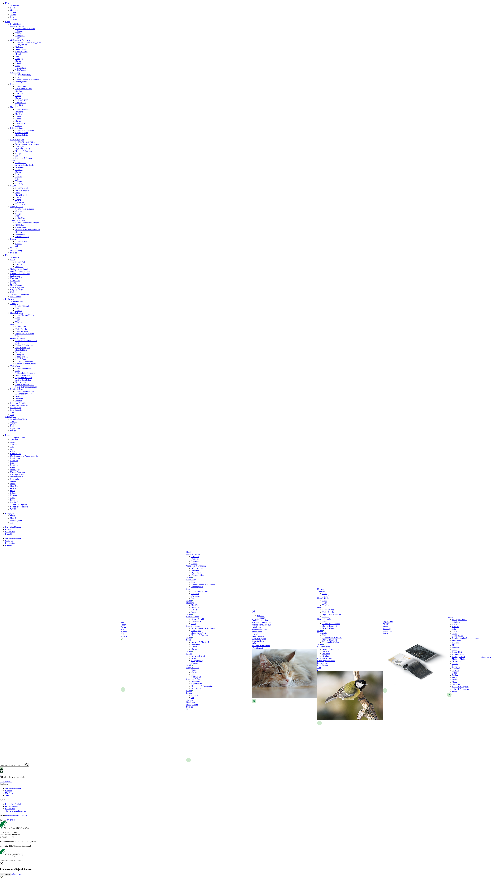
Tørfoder (19, 31)
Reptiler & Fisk (16, 389)
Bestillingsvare (16, 520)
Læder (18, 96)
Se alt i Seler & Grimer (24, 130)
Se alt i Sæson (21, 241)
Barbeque (19, 47)
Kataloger (9, 529)
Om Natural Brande (13, 527)
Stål (16, 179)
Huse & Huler (21, 350)
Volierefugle (15, 366)
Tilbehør (18, 126)
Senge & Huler (16, 290)
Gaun (12, 467)
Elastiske (19, 91)
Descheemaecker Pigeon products (24, 456)
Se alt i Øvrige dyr (17, 301)
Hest (7, 3)
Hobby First (15, 470)
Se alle (189, 577)
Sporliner (19, 105)
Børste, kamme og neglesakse (27, 144)
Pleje (12, 17)
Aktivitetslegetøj (22, 190)
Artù (12, 447)
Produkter (4, 784)
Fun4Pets (14, 465)
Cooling (18, 243)
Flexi (12, 463)
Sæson (13, 239)
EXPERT (14, 460)
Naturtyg (19, 59)
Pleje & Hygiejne (17, 139)
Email (2, 815)
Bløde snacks (20, 49)
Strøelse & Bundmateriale (25, 364)
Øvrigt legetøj (21, 195)
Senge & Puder (16, 206)
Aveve (13, 424)
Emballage (14, 426)
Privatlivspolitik (11, 806)
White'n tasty (20, 70)
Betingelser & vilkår (13, 804)
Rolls (17, 65)
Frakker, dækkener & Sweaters (27, 79)
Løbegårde (19, 354)
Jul (16, 246)
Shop (7, 795)
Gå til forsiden (6, 782)
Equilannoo (15, 428)
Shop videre (5, 874)
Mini (17, 56)
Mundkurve (20, 234)
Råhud (18, 63)
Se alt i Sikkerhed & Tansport (27, 223)
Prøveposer (20, 35)
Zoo (12, 414)
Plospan (13, 495)
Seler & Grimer (16, 128)
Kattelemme (15, 276)
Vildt (12, 412)
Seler (17, 137)
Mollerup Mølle (16, 477)
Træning (13, 248)
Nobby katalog (16, 250)
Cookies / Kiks (21, 52)
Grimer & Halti (21, 132)
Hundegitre (20, 232)
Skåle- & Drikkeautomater (26, 387)
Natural (13, 481)
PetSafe (13, 493)
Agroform (14, 440)
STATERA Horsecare (19, 507)
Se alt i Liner (20, 86)
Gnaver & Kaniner (17, 338)
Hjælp (2, 800)
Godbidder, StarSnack (19, 269)
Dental (18, 54)
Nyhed (13, 518)
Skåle (12, 160)
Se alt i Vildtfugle (22, 306)
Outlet (12, 516)
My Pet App (10, 793)
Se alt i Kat (14, 257)
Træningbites (20, 68)
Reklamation (10, 532)
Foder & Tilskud (17, 26)
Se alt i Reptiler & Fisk (24, 391)
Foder (12, 8)
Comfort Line (15, 454)
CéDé (12, 451)
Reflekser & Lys (22, 237)
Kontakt (8, 534)
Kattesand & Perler (18, 278)
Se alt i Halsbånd (22, 109)
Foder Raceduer (21, 331)
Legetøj (13, 186)
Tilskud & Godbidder (24, 345)
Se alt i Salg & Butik (18, 419)
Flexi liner (19, 93)
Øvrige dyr (9, 299)
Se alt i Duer (20, 327)
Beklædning (15, 72)
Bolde (17, 193)
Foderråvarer (15, 408)
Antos (12, 442)
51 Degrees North (17, 437)
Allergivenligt (21, 45)
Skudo (13, 500)
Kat (6, 255)
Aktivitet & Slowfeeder (24, 165)
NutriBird (14, 486)
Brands (8, 435)
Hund (7, 22)
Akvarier (19, 396)
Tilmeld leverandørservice (15, 811)
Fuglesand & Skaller (23, 378)
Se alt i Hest (15, 5)
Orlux (12, 491)
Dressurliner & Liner (23, 89)
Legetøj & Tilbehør (23, 380)
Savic (12, 497)
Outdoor (18, 211)
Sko (17, 77)
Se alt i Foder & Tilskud (25, 28)
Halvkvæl (19, 114)
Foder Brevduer (21, 329)
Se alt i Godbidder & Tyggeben (28, 42)
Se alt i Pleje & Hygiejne (25, 142)
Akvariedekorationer (23, 394)
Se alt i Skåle (20, 163)
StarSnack (14, 502)
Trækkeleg (19, 202)
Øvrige (18, 61)
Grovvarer (14, 10)
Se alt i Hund (15, 24)
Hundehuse (191, 702)
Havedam (19, 398)
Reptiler (18, 401)
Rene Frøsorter (16, 410)
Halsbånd (14, 107)
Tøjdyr (18, 200)
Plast (17, 174)
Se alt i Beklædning (23, 75)
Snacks (13, 12)
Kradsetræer (15, 280)
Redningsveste (21, 82)
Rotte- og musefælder (19, 405)
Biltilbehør (19, 225)
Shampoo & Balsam (23, 158)
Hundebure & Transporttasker (27, 230)
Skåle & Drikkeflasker (24, 361)
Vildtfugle (14, 304)
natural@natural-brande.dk (16, 815)
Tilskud (13, 15)
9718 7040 (11, 820)
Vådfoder (19, 33)
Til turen (18, 181)
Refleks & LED (21, 100)
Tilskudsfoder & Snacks (25, 373)
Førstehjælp (20, 146)
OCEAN (14, 488)
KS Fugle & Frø (16, 474)
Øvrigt (18, 153)
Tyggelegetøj (20, 204)
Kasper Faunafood (17, 472)
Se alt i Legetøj (21, 188)
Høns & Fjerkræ (16, 313)
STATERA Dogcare (18, 504)
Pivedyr (18, 197)
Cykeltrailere (20, 227)
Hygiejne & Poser (22, 149)
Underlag (19, 183)
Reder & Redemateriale (24, 384)
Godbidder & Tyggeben (20, 40)
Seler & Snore (21, 359)
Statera (13, 431)
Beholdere (19, 167)
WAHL (13, 509)
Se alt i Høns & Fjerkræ (25, 315)
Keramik (18, 169)
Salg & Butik (10, 417)
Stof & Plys (20, 218)
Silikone (18, 176)
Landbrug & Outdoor (19, 403)
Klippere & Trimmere (24, 151)
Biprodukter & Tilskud (24, 334)
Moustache (14, 479)
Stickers (13, 253)
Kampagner (10, 513)
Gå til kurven (16, 874)
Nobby (13, 484)
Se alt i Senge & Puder (24, 209)
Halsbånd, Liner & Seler (20, 271)
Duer (12, 324)
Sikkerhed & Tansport (19, 220)
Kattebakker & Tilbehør (20, 273)
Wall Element (15, 297)
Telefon (3, 820)
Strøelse (13, 19)
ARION (13, 421)
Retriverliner (20, 102)
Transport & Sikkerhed (19, 294)
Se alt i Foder (20, 262)
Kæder (18, 116)
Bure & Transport (22, 347)
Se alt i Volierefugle (23, 368)
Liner (12, 84)
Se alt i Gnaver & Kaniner (26, 341)
